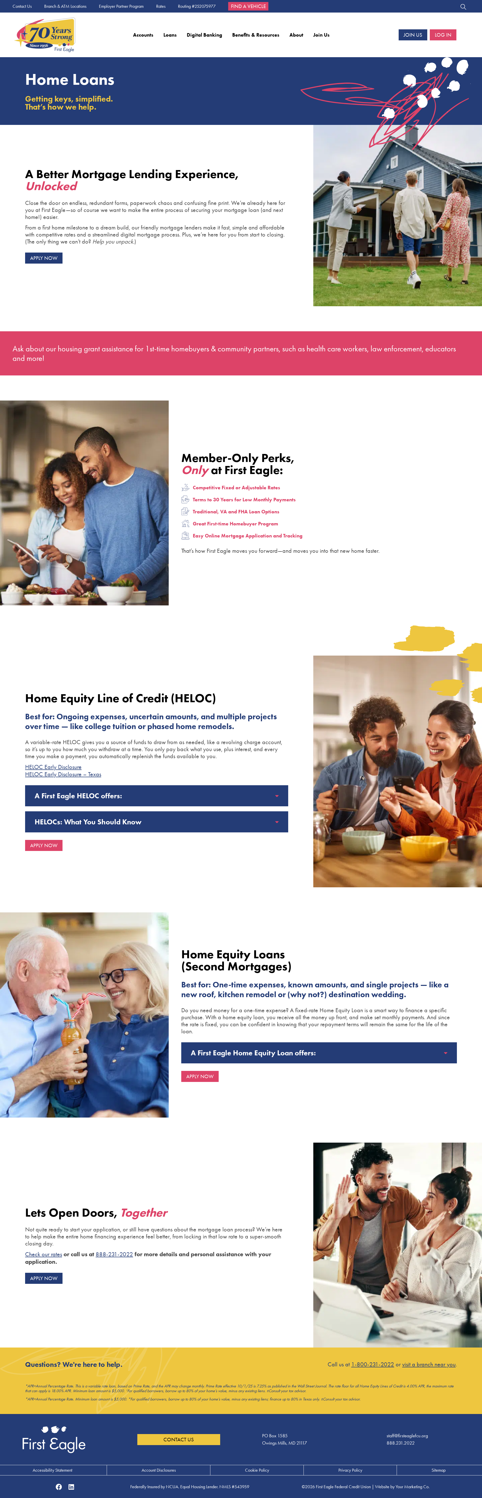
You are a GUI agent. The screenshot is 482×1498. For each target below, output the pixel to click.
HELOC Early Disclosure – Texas (63, 774)
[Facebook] (58, 1486)
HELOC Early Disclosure (53, 766)
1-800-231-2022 (372, 1364)
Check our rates (43, 1254)
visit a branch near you (429, 1364)
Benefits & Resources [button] (255, 35)
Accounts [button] (143, 35)
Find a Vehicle (248, 6)
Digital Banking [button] (204, 35)
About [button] (296, 35)
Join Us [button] (321, 35)
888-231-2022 (114, 1254)
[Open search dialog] (463, 8)
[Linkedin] (71, 1486)
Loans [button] (170, 35)
